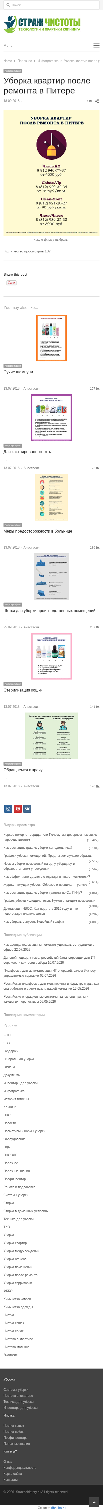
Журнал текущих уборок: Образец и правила (38, 884)
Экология (11, 1355)
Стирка (9, 1203)
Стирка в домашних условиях (26, 1211)
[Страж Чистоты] (51, 24)
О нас (8, 1462)
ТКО (7, 1227)
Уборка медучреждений (21, 1251)
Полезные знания (17, 1171)
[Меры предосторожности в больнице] (51, 477)
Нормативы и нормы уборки (24, 1131)
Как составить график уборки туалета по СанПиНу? (43, 892)
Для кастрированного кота (28, 452)
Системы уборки (16, 1195)
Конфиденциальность (20, 1468)
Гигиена (9, 1067)
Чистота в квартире (18, 1339)
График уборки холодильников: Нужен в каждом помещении (49, 900)
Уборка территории (18, 1283)
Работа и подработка (19, 1187)
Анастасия (32, 388)
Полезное (11, 1163)
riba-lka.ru (58, 1508)
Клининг (10, 1107)
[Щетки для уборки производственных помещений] (51, 556)
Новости (10, 1123)
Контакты (11, 1480)
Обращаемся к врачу (23, 770)
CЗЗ (7, 1043)
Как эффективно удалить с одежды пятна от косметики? (47, 876)
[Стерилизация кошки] (51, 636)
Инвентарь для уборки (21, 1083)
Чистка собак (14, 1331)
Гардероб (11, 1051)
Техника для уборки (19, 1219)
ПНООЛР (11, 1155)
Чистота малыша (16, 1347)
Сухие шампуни (18, 372)
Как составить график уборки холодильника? (38, 847)
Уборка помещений (18, 1267)
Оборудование (15, 1139)
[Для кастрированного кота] (51, 397)
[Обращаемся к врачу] (51, 715)
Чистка (9, 1315)
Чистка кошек (14, 1323)
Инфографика (12, 70)
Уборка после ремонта (21, 1275)
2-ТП (7, 1035)
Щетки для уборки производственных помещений (50, 611)
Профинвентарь (16, 1179)
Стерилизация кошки (23, 690)
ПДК (7, 1147)
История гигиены (16, 1099)
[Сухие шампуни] (51, 317)
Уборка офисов (15, 1259)
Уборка (9, 1235)
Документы (12, 1075)
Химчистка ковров (17, 1299)
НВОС (8, 1115)
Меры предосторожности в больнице (38, 531)
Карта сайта (13, 1474)
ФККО (8, 1291)
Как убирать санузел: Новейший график (34, 921)
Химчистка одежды (18, 1307)
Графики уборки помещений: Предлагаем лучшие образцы (48, 855)
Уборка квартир (15, 1243)
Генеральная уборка (19, 1059)
